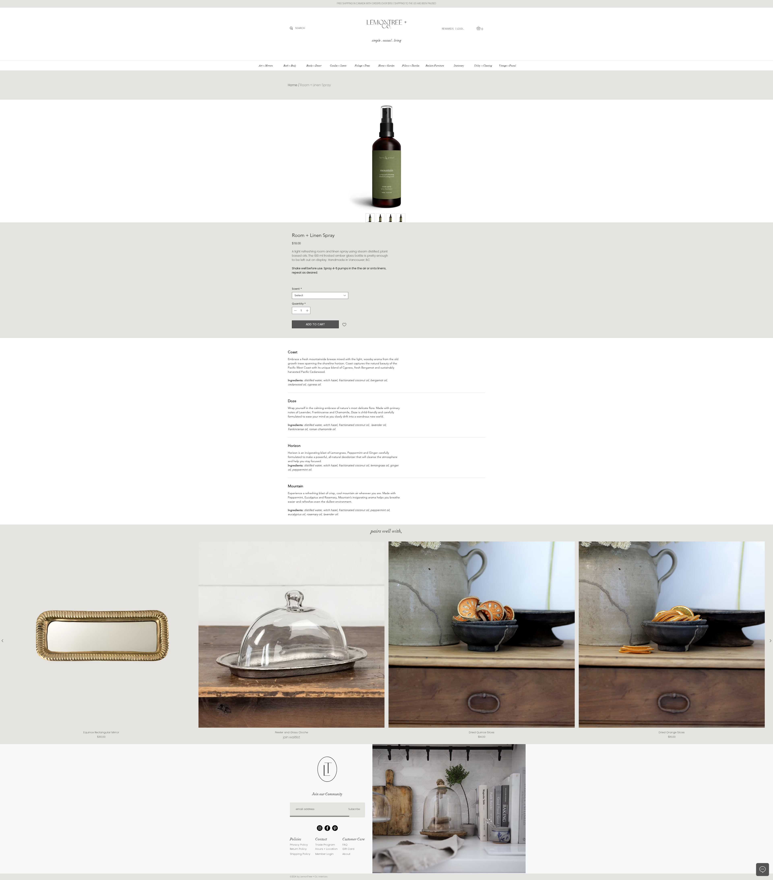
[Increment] (307, 310)
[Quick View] (101, 634)
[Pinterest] (335, 828)
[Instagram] (319, 828)
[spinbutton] (301, 310)
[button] (480, 28)
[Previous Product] (2, 640)
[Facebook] (327, 828)
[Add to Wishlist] (344, 324)
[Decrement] (294, 310)
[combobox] (320, 295)
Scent (297, 288)
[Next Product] (770, 640)
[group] (386, 640)
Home (292, 85)
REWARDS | (449, 29)
